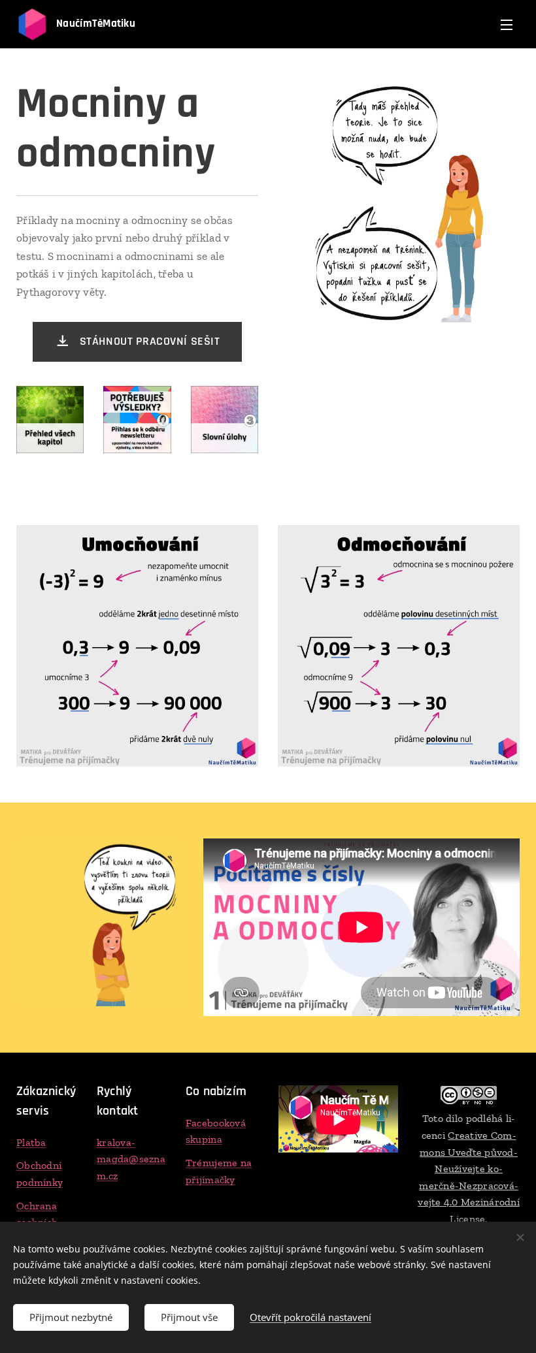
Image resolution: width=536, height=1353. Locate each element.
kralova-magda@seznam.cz (131, 1159)
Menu (507, 24)
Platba (31, 1142)
